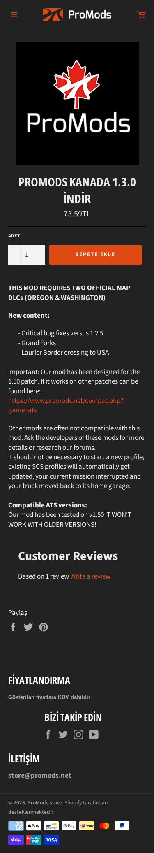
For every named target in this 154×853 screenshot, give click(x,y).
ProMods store (45, 803)
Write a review (90, 576)
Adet (14, 236)
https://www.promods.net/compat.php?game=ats (65, 405)
